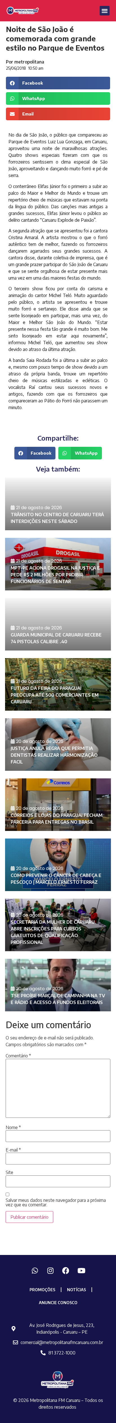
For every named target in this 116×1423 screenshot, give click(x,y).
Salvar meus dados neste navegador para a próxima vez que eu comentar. (56, 1202)
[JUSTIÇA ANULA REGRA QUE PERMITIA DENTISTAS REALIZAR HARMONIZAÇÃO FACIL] (58, 744)
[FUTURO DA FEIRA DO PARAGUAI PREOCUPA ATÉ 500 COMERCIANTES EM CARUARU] (58, 684)
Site (9, 1172)
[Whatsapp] (35, 1271)
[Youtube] (81, 1271)
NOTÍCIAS (76, 1289)
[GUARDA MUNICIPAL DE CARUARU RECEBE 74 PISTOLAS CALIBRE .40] (58, 624)
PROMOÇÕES (42, 1289)
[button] (105, 11)
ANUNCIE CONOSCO (58, 1302)
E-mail (13, 1150)
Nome (13, 1127)
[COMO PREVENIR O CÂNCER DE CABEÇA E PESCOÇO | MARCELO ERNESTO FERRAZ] (58, 865)
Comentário (18, 1055)
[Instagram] (50, 1271)
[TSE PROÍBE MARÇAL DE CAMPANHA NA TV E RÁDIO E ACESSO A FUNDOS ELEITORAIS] (58, 985)
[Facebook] (66, 1271)
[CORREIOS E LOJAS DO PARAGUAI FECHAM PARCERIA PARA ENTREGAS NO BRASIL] (58, 804)
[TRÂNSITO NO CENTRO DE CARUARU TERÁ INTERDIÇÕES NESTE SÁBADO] (58, 504)
